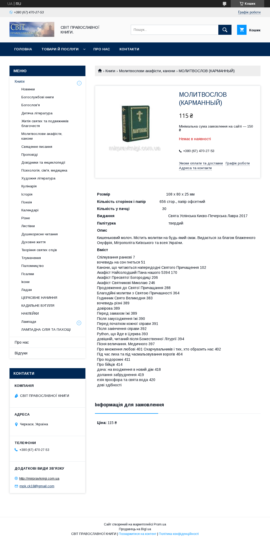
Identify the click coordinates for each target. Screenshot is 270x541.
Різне (25, 218)
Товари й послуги (60, 49)
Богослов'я (30, 105)
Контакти (129, 49)
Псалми (27, 274)
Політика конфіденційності (179, 534)
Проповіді (29, 155)
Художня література (38, 178)
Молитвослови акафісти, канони (147, 71)
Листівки (28, 226)
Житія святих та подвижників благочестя (45, 123)
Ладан (26, 290)
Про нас (101, 49)
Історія (26, 194)
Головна (23, 49)
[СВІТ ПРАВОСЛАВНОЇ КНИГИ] (31, 35)
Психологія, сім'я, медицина (44, 170)
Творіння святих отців (39, 250)
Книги (110, 71)
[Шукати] (225, 30)
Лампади (28, 322)
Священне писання (36, 147)
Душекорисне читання (39, 234)
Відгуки (21, 353)
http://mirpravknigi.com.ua (39, 478)
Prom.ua (160, 524)
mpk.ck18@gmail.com (37, 486)
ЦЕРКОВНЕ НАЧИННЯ (39, 298)
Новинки (28, 89)
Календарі (29, 210)
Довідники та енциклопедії (43, 162)
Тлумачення (31, 258)
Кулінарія (29, 186)
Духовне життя (33, 242)
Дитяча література (36, 113)
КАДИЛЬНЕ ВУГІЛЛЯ (37, 306)
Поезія (26, 202)
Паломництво (32, 266)
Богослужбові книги (37, 97)
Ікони (25, 282)
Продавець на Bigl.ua (135, 529)
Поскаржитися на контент (137, 534)
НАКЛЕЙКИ (30, 313)
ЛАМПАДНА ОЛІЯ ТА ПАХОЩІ (46, 330)
